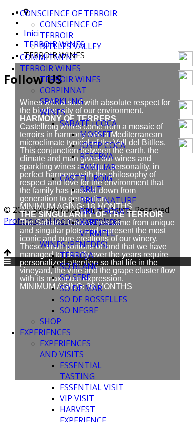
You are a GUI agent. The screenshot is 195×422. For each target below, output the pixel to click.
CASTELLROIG (86, 178)
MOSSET (96, 134)
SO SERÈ (75, 277)
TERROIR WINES (50, 68)
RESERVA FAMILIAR (98, 162)
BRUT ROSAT (105, 211)
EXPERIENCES (45, 332)
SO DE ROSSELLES (94, 299)
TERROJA (77, 255)
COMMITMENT (49, 57)
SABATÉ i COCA (88, 123)
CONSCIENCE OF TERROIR (69, 13)
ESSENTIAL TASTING (81, 371)
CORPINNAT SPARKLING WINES (63, 101)
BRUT (91, 189)
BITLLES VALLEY (71, 46)
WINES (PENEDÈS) (74, 244)
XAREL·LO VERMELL (98, 228)
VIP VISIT (77, 398)
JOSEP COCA (103, 145)
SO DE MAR (81, 288)
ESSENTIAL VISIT (92, 387)
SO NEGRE (79, 310)
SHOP (51, 321)
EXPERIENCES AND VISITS (65, 349)
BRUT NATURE (108, 200)
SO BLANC (79, 266)
